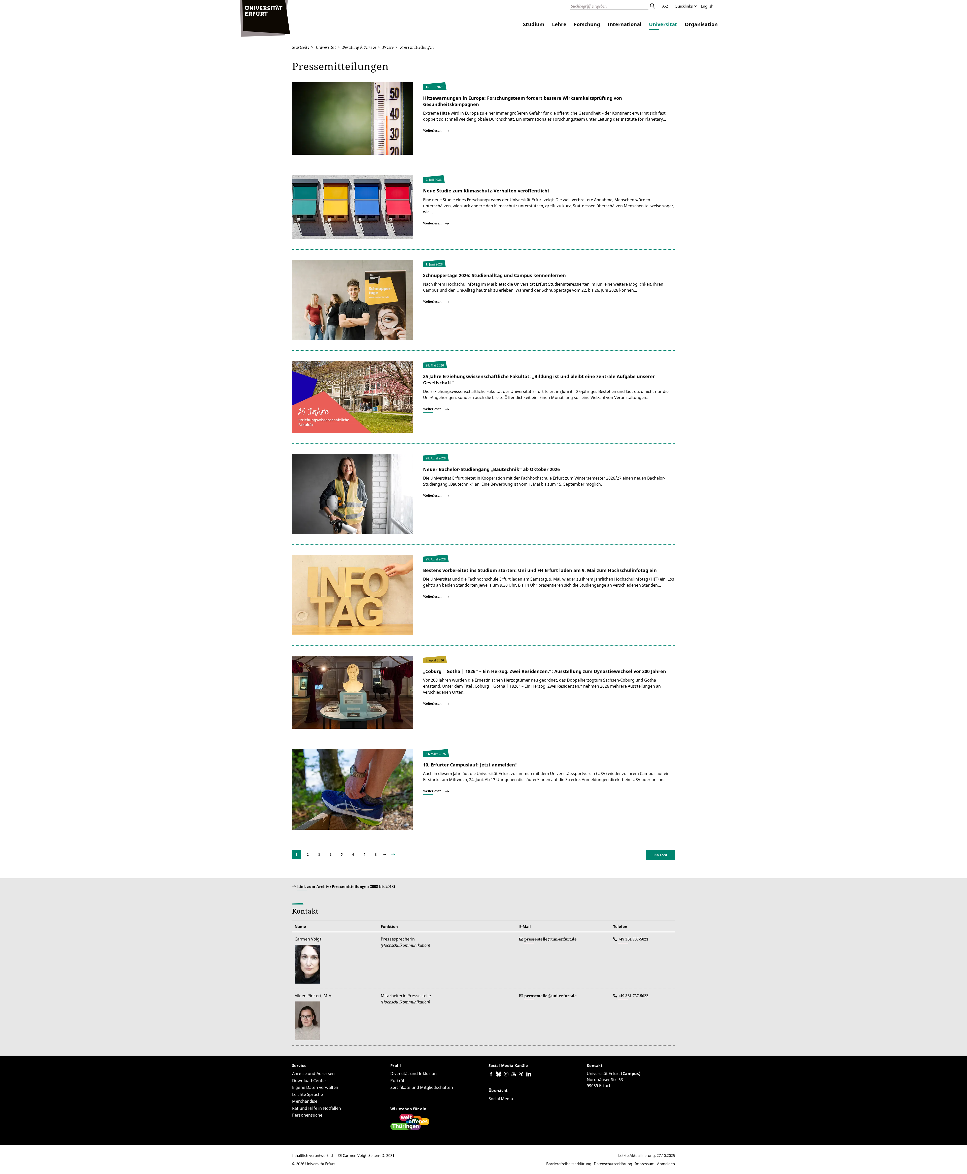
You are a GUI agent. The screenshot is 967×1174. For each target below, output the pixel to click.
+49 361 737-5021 (633, 939)
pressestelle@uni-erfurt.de (550, 939)
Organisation (701, 24)
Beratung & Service (358, 47)
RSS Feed (660, 855)
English (707, 6)
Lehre (559, 24)
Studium (533, 24)
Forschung (587, 24)
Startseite (300, 47)
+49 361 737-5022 (633, 995)
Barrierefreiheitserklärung (568, 1163)
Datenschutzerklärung (613, 1163)
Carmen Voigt (354, 1155)
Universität (663, 24)
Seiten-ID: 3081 (381, 1155)
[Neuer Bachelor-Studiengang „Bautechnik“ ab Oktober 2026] (352, 493)
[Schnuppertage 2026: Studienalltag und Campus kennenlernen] (352, 299)
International (624, 24)
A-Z (665, 6)
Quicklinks (684, 6)
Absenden (652, 6)
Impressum (644, 1163)
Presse (388, 47)
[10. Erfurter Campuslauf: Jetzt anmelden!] (352, 789)
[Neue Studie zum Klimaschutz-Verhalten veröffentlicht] (352, 207)
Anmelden (666, 1163)
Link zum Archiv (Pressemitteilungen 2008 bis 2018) (346, 886)
